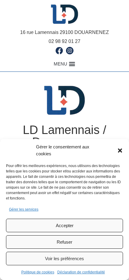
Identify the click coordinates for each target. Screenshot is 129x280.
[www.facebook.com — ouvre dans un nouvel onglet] (59, 50)
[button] (120, 151)
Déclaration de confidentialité (81, 272)
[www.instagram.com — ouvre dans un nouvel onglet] (70, 50)
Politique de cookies (37, 272)
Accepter (65, 225)
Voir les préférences (64, 258)
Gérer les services (23, 209)
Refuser (64, 242)
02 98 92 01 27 (64, 41)
